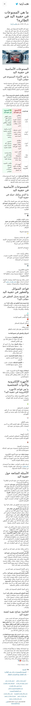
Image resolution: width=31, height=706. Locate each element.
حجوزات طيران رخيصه (10, 696)
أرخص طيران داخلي (21, 681)
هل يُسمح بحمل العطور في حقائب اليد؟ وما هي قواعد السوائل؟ (16, 506)
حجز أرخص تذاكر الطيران (15, 686)
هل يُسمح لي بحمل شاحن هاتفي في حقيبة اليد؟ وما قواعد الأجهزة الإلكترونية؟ (17, 528)
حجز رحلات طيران (8, 693)
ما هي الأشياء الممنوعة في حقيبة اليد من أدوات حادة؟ (17, 570)
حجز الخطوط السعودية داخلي (15, 688)
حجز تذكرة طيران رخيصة (15, 699)
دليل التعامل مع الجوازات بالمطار (17, 674)
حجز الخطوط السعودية (15, 691)
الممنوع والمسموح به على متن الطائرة (15, 672)
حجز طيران (25, 466)
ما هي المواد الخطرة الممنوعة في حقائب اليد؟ (17, 590)
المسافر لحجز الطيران (8, 683)
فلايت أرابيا (24, 4)
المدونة (24, 669)
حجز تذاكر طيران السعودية (20, 693)
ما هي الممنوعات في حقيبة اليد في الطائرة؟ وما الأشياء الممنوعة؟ (16, 481)
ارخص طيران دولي (9, 681)
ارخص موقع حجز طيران (22, 683)
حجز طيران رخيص (11, 282)
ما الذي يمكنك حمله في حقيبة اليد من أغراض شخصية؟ (16, 550)
